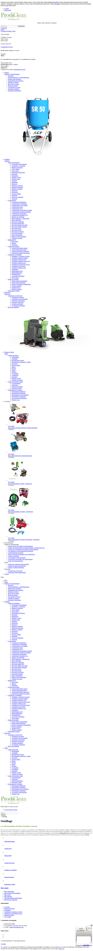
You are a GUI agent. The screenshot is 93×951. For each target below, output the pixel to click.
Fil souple (14, 363)
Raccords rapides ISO (18, 223)
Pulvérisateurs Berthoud (18, 391)
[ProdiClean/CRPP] (14, 20)
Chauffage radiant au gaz (19, 263)
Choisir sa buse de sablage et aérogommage (20, 546)
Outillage (7, 161)
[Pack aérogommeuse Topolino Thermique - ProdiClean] (18, 536)
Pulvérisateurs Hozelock (19, 393)
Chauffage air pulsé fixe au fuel (21, 264)
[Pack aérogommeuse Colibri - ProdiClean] (18, 480)
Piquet (13, 370)
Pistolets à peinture (17, 189)
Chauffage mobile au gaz (19, 268)
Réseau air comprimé (18, 222)
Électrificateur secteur (18, 360)
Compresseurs (12, 200)
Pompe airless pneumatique (19, 281)
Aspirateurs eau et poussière (20, 299)
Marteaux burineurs (17, 167)
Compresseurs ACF (17, 208)
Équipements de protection (15, 81)
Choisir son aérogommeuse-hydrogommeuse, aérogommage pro (26, 548)
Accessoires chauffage (18, 276)
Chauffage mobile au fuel (19, 259)
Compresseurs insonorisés (19, 213)
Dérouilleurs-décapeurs (18, 172)
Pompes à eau (16, 400)
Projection (14, 245)
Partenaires (7, 910)
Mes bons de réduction (10, 900)
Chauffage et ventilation (15, 254)
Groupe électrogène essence (20, 248)
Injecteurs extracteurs (18, 302)
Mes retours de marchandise (12, 893)
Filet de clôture (16, 365)
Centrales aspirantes (17, 304)
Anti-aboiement (16, 383)
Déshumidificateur (17, 273)
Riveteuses (15, 192)
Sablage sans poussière (14, 79)
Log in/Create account (10, 809)
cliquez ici (61, 948)
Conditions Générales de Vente (13, 912)
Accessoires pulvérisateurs (19, 398)
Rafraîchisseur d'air (17, 271)
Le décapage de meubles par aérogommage (20, 559)
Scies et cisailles (16, 194)
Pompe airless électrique (18, 282)
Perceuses (14, 184)
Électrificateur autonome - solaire (21, 362)
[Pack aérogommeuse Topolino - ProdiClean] (18, 508)
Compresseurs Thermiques (19, 203)
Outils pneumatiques (14, 162)
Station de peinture (13, 279)
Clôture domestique (17, 386)
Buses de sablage (13, 85)
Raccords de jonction (18, 231)
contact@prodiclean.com (16, 927)
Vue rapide (11, 426)
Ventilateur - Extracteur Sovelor (21, 256)
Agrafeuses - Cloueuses (18, 166)
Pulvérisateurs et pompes (15, 390)
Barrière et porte (16, 378)
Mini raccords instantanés (19, 236)
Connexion (4, 28)
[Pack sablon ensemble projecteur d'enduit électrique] (18, 424)
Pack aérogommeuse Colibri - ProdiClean (20, 483)
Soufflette (14, 195)
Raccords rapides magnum (19, 226)
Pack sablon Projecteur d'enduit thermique (20, 456)
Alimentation (15, 357)
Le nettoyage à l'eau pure (15, 571)
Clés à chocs (15, 171)
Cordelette (15, 359)
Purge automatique (17, 235)
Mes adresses (8, 896)
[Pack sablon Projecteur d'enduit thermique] (18, 452)
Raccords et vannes (13, 84)
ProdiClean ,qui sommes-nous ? (13, 913)
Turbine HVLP (16, 287)
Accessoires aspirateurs (18, 305)
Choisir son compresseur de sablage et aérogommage (23, 549)
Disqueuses (15, 176)
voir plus (86, 945)
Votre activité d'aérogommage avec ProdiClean (21, 554)
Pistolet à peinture (17, 289)
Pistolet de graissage (17, 187)
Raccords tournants (17, 233)
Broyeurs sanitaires (13, 307)
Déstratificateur (16, 274)
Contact (6, 8)
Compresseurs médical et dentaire (21, 212)
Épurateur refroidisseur (14, 90)
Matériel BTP (12, 240)
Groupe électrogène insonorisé (20, 251)
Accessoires (15, 373)
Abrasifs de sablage (13, 89)
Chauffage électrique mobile (20, 258)
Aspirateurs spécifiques (18, 300)
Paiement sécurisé (9, 908)
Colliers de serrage (17, 238)
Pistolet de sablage (13, 82)
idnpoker (57, 4)
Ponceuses (15, 190)
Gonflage (14, 180)
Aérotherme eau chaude (18, 266)
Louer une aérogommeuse (15, 561)
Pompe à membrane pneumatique (21, 284)
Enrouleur (14, 377)
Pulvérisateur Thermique (19, 396)
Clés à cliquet (15, 169)
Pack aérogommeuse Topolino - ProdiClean (20, 511)
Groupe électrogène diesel (19, 249)
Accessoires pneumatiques (19, 164)
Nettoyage (7, 294)
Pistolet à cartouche (17, 185)
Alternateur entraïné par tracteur (21, 253)
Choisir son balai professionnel (17, 572)
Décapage (14, 174)
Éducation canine (17, 388)
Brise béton (15, 241)
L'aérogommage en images (15, 552)
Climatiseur (15, 269)
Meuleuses (15, 182)
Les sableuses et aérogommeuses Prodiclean (20, 551)
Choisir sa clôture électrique (16, 567)
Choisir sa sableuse (13, 556)
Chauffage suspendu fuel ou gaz (21, 261)
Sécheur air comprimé (18, 217)
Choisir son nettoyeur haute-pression (18, 564)
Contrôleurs (15, 375)
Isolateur (14, 372)
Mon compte (4, 888)
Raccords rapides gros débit (19, 225)
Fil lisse (14, 368)
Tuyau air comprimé (17, 197)
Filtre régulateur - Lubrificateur (20, 218)
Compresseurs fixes (17, 207)
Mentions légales (9, 915)
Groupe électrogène (13, 246)
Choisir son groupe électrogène (17, 566)
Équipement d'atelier (14, 291)
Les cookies (7, 917)
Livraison (7, 907)
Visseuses (14, 199)
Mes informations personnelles (13, 898)
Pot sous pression (17, 286)
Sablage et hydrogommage (12, 74)
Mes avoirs (7, 895)
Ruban (13, 367)
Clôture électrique (13, 355)
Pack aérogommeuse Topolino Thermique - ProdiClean (24, 539)
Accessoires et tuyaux (14, 87)
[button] (7, 401)
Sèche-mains (15, 277)
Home (6, 582)
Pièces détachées (16, 220)
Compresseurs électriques (19, 202)
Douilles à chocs (16, 177)
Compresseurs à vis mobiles (20, 205)
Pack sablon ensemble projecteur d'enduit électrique (23, 428)
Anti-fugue (15, 385)
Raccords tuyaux (16, 228)
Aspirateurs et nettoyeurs (15, 296)
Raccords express (17, 230)
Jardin (6, 354)
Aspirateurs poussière (18, 297)
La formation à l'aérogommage (17, 557)
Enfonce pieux (16, 179)
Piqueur (14, 243)
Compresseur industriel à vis (20, 215)
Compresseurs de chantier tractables (22, 210)
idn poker (10, 76)
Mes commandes (9, 891)
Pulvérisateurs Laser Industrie (20, 395)
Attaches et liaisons (17, 380)
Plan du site (7, 10)
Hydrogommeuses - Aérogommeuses (18, 77)
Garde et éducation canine (15, 382)
